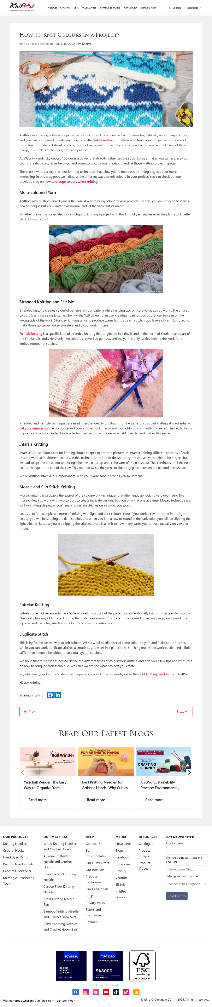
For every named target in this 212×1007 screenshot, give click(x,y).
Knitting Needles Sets (18, 864)
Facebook (122, 857)
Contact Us (93, 843)
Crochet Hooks (13, 850)
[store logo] (22, 7)
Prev (31, 711)
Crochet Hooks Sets (17, 871)
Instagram (123, 864)
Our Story (130, 7)
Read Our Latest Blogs (106, 734)
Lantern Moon (66, 1000)
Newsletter (123, 843)
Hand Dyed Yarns (15, 857)
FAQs (89, 895)
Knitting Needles (15, 843)
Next (180, 711)
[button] (22, 772)
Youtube (122, 877)
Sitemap (92, 922)
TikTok (120, 884)
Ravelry (121, 871)
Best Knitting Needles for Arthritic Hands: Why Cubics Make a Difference (105, 788)
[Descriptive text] (37, 799)
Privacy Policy (95, 902)
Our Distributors (97, 863)
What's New (148, 7)
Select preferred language (182, 876)
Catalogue (146, 843)
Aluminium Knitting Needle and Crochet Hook (57, 861)
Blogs (119, 850)
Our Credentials (97, 889)
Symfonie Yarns (110, 7)
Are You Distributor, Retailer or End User (185, 859)
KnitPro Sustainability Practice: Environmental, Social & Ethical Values (160, 788)
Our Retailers (95, 869)
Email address (174, 843)
